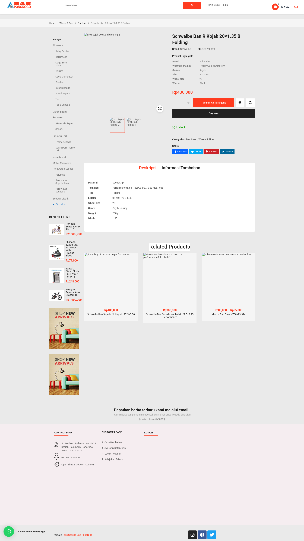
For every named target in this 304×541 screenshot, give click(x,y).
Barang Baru (60, 111)
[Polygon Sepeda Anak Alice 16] (56, 229)
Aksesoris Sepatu (64, 123)
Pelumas (60, 174)
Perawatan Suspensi (61, 190)
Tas (57, 99)
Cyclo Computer (64, 76)
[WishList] (240, 102)
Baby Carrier (62, 51)
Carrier (59, 71)
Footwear (58, 117)
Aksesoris (58, 45)
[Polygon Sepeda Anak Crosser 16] (56, 295)
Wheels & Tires (66, 23)
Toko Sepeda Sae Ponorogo (77, 534)
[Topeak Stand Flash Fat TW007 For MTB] (56, 275)
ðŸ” (159, 108)
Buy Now (213, 113)
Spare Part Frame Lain (65, 149)
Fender (59, 82)
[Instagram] (192, 534)
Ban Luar (82, 23)
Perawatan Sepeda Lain (62, 182)
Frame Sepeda (63, 142)
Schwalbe (185, 49)
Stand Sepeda (63, 93)
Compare (250, 102)
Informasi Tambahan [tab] (181, 167)
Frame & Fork (60, 136)
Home (52, 23)
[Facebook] (202, 534)
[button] (9, 531)
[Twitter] (211, 534)
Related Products (169, 247)
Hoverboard (59, 157)
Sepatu (59, 129)
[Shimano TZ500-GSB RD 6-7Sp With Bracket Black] (56, 252)
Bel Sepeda (61, 57)
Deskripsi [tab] (147, 167)
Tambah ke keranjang (213, 102)
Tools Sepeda (62, 104)
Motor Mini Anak (62, 163)
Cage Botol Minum (61, 64)
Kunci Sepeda (62, 87)
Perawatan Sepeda (63, 168)
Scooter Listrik (60, 198)
